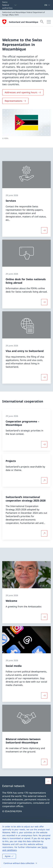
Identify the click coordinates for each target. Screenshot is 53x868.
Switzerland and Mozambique (23, 22)
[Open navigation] (49, 22)
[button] (48, 781)
